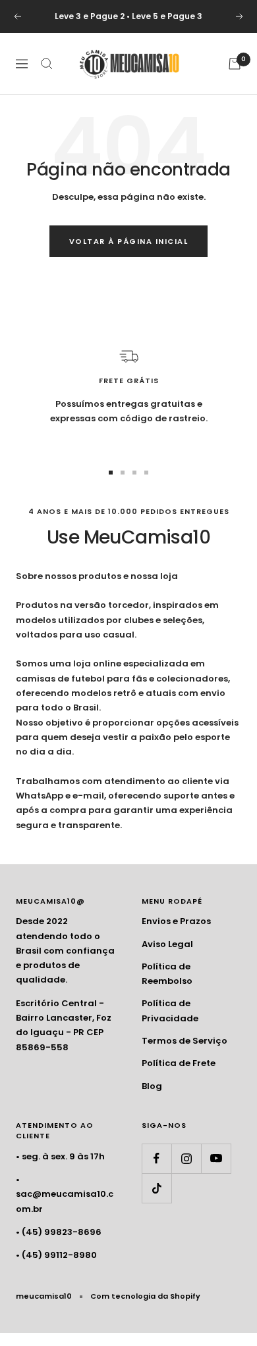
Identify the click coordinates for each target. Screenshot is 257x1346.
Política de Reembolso (167, 973)
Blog (152, 1086)
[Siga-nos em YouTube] (216, 1158)
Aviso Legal (167, 944)
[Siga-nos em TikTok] (156, 1188)
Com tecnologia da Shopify (145, 1296)
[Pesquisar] (47, 64)
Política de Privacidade (170, 1010)
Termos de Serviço (184, 1040)
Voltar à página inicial (128, 241)
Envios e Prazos (176, 921)
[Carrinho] (234, 64)
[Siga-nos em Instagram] (186, 1158)
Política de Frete (178, 1063)
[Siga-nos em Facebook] (156, 1158)
